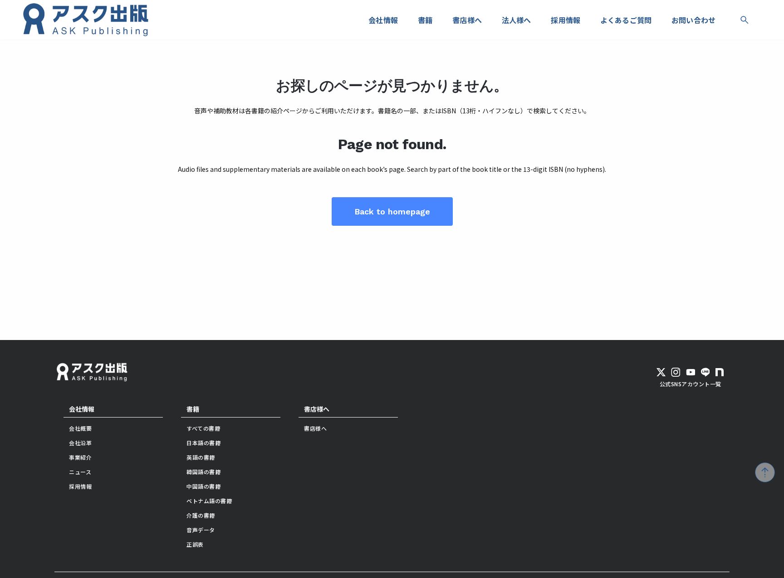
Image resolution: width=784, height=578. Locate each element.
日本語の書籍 (203, 443)
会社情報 (81, 408)
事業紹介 (80, 457)
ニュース (80, 472)
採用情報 (80, 486)
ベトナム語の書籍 (209, 501)
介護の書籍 (200, 515)
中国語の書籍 (203, 486)
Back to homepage (392, 211)
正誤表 (195, 544)
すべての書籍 (203, 428)
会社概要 (80, 428)
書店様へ (316, 408)
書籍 (192, 408)
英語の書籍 (200, 457)
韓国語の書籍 (203, 472)
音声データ (200, 530)
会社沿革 (80, 443)
